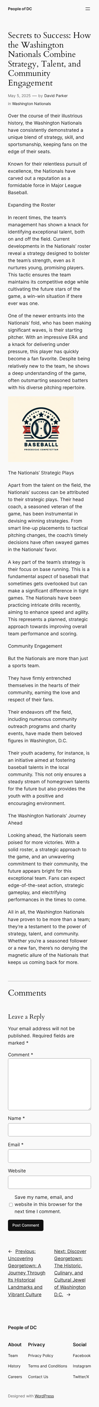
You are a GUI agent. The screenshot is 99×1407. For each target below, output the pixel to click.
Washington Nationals (31, 103)
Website (17, 1171)
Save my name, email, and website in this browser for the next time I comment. (48, 1204)
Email (16, 1144)
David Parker (56, 95)
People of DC (20, 8)
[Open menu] (87, 9)
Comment (20, 1054)
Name (16, 1118)
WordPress (44, 1396)
